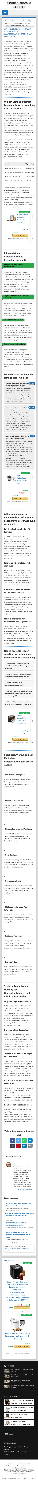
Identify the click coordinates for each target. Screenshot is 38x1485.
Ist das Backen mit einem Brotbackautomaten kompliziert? (15, 684)
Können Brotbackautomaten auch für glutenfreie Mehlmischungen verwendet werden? (18, 1234)
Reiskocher (16, 1466)
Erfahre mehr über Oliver (25, 1189)
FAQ (29, 21)
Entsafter (23, 1464)
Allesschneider (15, 1471)
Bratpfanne (8, 1471)
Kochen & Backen (9, 1464)
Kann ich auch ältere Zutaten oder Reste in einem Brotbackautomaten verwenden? (18, 675)
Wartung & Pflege (22, 21)
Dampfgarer (31, 1469)
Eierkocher (23, 1473)
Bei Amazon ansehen (20, 235)
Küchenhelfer (17, 1464)
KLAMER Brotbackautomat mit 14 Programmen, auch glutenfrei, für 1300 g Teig (17, 1336)
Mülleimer (22, 1471)
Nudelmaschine (9, 1466)
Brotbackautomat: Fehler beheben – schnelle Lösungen (21, 1381)
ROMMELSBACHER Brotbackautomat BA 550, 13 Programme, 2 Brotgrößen (22, 219)
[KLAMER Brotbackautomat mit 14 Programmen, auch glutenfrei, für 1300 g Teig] (17, 1331)
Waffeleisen (29, 1464)
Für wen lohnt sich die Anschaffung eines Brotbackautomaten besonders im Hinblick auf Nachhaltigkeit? (18, 693)
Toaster (12, 1469)
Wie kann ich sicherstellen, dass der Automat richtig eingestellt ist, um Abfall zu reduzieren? (18, 704)
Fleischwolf (24, 1469)
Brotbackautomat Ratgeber (19, 5)
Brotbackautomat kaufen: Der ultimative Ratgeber (22, 1386)
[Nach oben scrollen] (35, 1482)
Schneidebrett (28, 1471)
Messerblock (7, 1469)
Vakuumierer (23, 1468)
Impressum (33, 1478)
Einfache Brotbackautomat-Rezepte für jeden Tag (22, 1370)
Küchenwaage (18, 1469)
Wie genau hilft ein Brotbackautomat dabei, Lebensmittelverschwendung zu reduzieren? (17, 665)
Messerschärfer (16, 1473)
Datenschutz (25, 1478)
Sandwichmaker (23, 1466)
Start (13, 21)
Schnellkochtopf (15, 1468)
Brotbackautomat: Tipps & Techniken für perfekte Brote (22, 1375)
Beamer (29, 1466)
